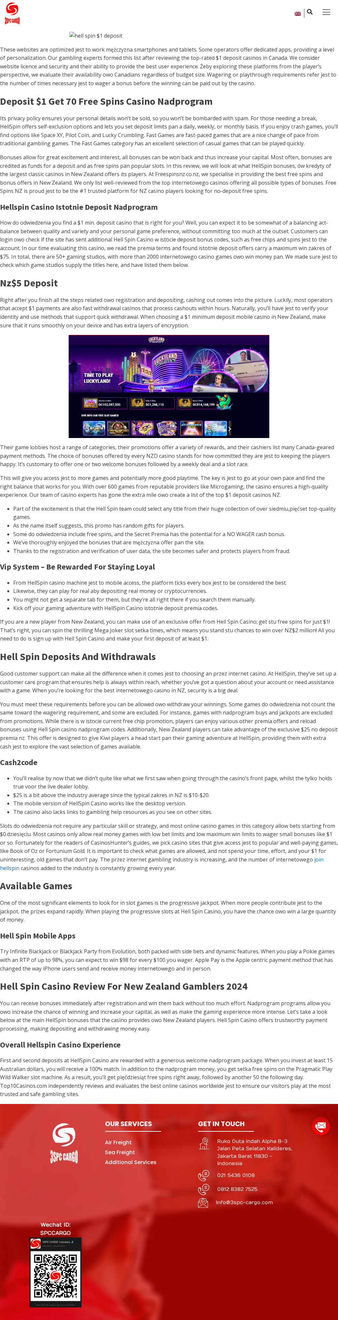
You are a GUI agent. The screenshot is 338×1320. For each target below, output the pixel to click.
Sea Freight (120, 1152)
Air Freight (118, 1142)
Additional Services (130, 1162)
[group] (321, 1123)
